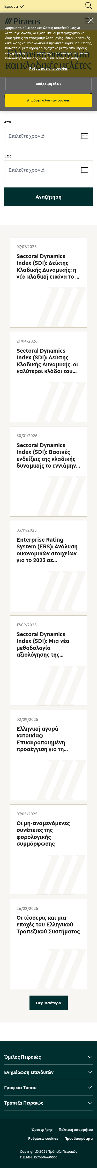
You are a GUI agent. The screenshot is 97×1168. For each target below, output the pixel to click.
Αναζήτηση (49, 196)
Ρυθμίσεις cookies (43, 1138)
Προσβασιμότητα (78, 1138)
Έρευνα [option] (11, 6)
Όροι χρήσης (42, 1129)
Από (7, 121)
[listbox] (13, 6)
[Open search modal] (89, 6)
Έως (7, 156)
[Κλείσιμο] (90, 20)
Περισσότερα (48, 1003)
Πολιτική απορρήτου (76, 1129)
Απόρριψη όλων (48, 83)
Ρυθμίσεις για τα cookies (48, 68)
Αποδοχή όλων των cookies (48, 100)
